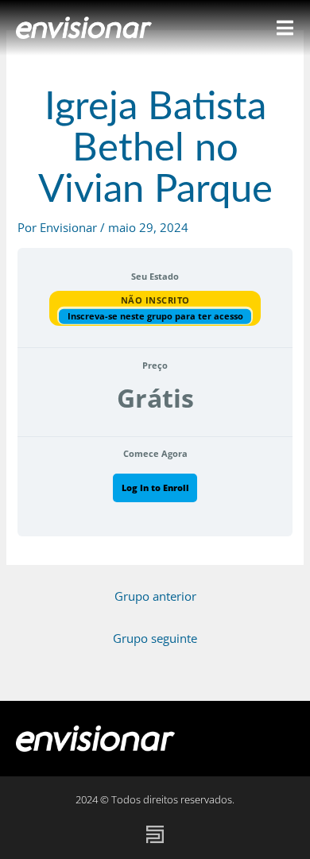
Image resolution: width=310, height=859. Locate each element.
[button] (276, 738)
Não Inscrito (155, 300)
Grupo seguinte (155, 638)
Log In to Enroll (155, 487)
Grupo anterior (155, 596)
